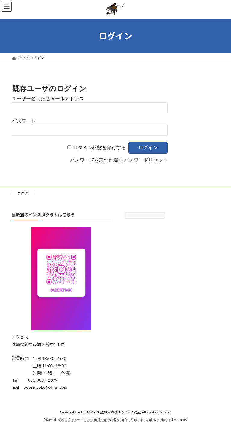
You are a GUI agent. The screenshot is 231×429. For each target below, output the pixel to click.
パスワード (24, 121)
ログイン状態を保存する (99, 147)
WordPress (68, 419)
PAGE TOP (220, 410)
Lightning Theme (96, 419)
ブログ (22, 193)
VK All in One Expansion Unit (132, 419)
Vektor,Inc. (164, 419)
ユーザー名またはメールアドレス (48, 98)
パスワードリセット (146, 160)
